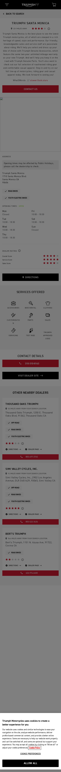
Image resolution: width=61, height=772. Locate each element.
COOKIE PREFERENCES (30, 754)
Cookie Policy (34, 748)
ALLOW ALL (30, 763)
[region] (30, 741)
